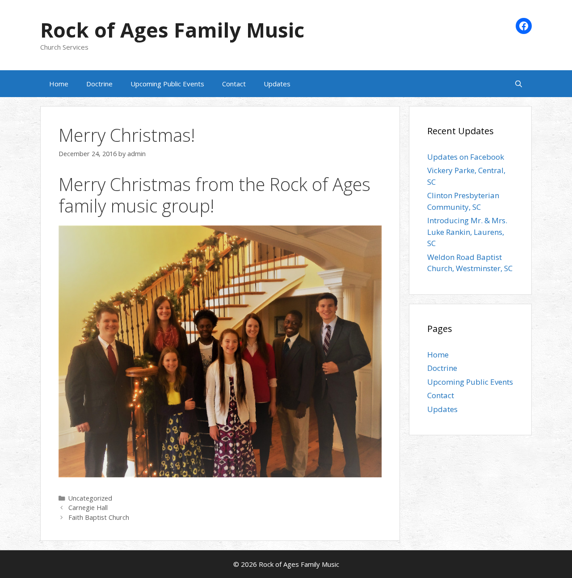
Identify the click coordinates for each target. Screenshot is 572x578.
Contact (234, 83)
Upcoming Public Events (167, 83)
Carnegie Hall (88, 507)
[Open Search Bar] (518, 83)
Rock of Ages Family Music (172, 29)
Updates (277, 83)
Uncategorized (90, 498)
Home (58, 83)
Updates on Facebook (465, 157)
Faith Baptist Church (98, 517)
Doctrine (99, 83)
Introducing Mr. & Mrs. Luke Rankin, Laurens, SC (467, 231)
